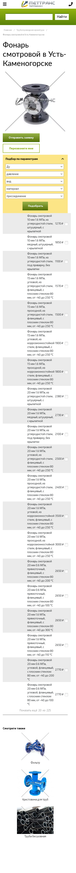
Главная (8, 30)
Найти (62, 16)
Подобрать (35, 205)
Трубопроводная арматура (30, 30)
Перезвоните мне (21, 148)
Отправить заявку (21, 137)
